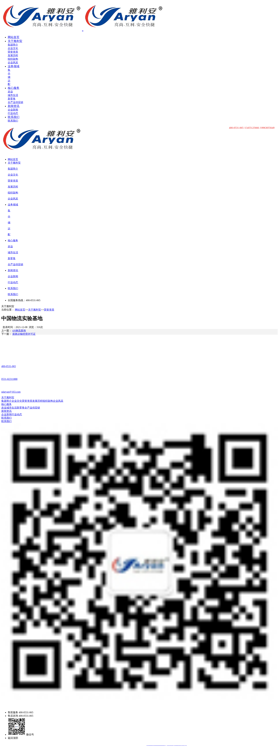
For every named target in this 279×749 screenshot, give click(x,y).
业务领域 (13, 66)
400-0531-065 (8, 366)
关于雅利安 (15, 41)
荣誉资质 (13, 51)
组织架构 (13, 59)
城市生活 (13, 95)
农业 (10, 91)
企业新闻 (13, 109)
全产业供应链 (15, 102)
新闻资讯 (13, 106)
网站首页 (13, 37)
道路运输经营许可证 (24, 334)
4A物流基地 (19, 330)
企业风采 (13, 62)
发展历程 (13, 55)
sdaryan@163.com (11, 391)
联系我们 (13, 117)
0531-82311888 (9, 379)
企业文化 (13, 48)
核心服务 (13, 88)
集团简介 (13, 44)
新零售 (12, 98)
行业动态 (13, 113)
